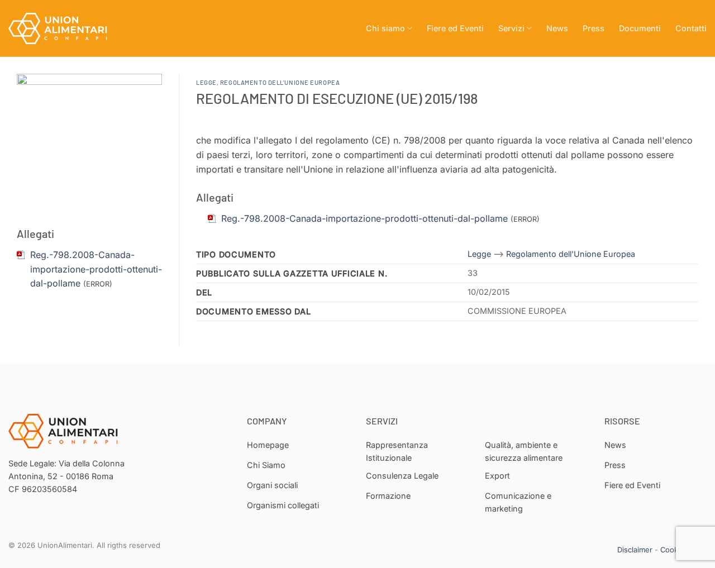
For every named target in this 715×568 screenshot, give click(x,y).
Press (593, 28)
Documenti (640, 28)
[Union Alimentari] (64, 28)
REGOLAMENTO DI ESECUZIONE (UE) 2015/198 (337, 98)
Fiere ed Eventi (455, 28)
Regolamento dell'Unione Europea (280, 82)
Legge (206, 82)
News (557, 28)
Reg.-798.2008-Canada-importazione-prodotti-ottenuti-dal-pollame (96, 269)
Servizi (511, 28)
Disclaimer (634, 549)
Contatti (691, 28)
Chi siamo (385, 28)
